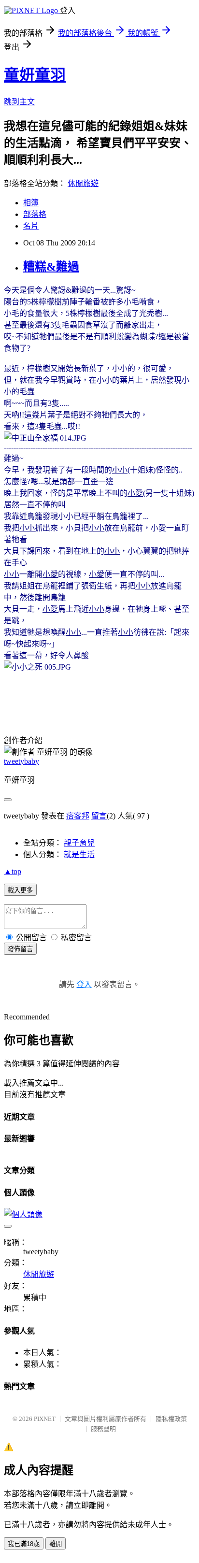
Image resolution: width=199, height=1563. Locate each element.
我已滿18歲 (24, 1544)
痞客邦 (77, 816)
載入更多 (20, 890)
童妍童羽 (35, 75)
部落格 (34, 214)
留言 (99, 816)
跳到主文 (19, 102)
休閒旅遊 (83, 183)
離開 (55, 1544)
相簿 (31, 203)
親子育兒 (79, 843)
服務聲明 (103, 1429)
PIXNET (45, 1418)
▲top (12, 871)
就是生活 (79, 854)
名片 (31, 226)
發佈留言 (20, 949)
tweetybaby (21, 761)
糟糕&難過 (51, 266)
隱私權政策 (171, 1418)
